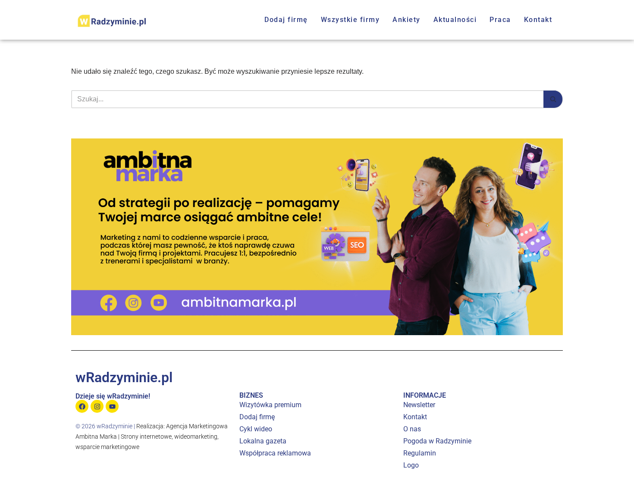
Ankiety (406, 20)
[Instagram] (97, 406)
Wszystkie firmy (350, 20)
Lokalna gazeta (262, 441)
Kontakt (538, 20)
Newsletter (419, 405)
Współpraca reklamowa (275, 453)
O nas (412, 429)
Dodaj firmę (286, 20)
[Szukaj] (553, 99)
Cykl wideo (255, 429)
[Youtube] (112, 406)
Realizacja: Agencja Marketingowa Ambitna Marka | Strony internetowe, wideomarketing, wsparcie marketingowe (151, 436)
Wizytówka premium (270, 405)
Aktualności (455, 20)
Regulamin (419, 453)
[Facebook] (81, 406)
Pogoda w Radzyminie (437, 441)
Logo (411, 465)
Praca (500, 20)
